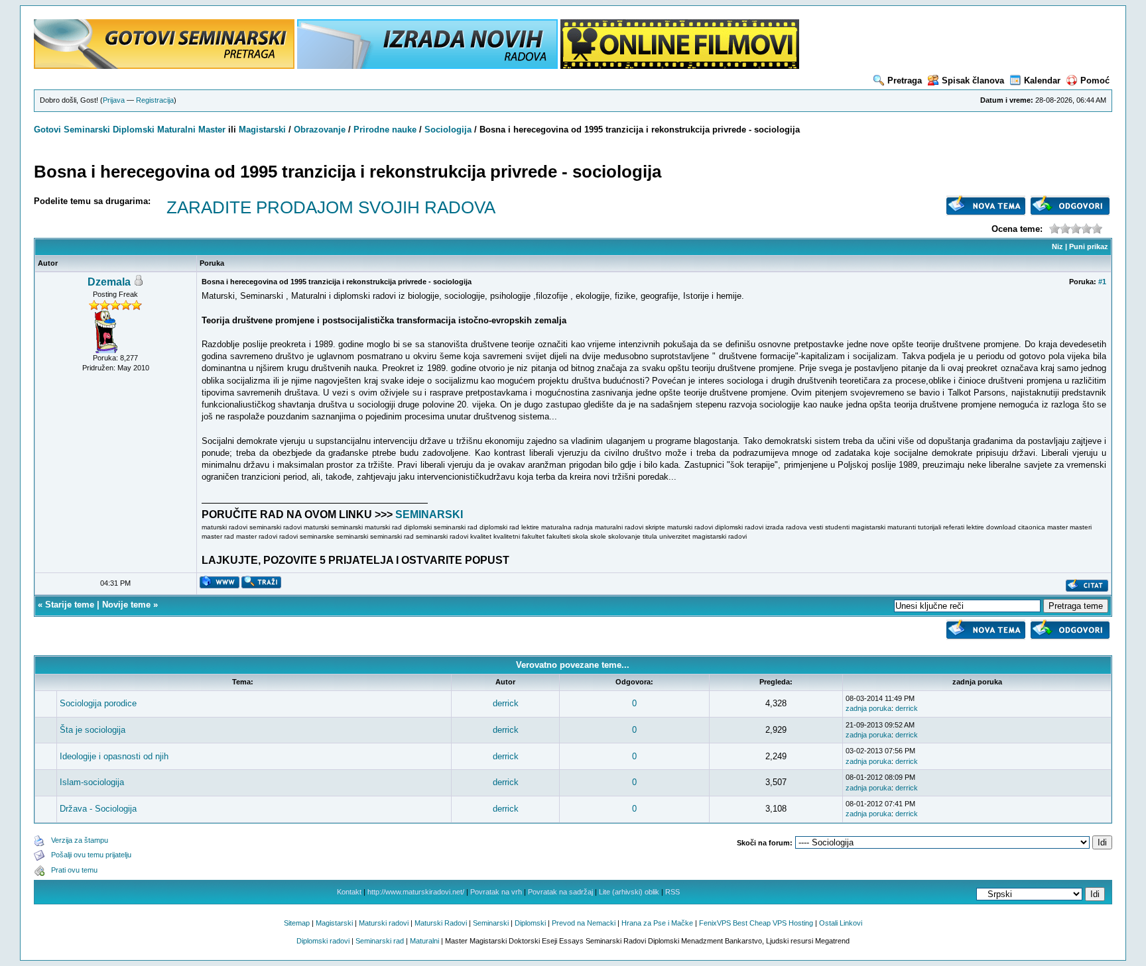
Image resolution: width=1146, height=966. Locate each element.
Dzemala (109, 282)
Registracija (155, 100)
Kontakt (349, 892)
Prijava (114, 100)
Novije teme (126, 605)
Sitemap (297, 923)
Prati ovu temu (74, 870)
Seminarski (87, 129)
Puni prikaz (1088, 246)
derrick (506, 703)
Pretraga (904, 80)
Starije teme (69, 605)
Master (211, 129)
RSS (672, 892)
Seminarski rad (379, 941)
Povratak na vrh (496, 892)
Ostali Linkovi (840, 923)
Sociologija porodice (98, 703)
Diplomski (134, 129)
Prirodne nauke (384, 129)
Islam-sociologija (92, 782)
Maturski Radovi (440, 923)
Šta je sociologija (92, 730)
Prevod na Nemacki (583, 923)
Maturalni (176, 129)
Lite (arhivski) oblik (629, 892)
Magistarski (262, 129)
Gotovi (49, 129)
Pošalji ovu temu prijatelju (91, 855)
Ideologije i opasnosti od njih (114, 756)
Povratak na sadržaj (560, 892)
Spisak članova (973, 80)
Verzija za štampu (79, 840)
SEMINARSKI (429, 514)
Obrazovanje (320, 129)
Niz (1057, 246)
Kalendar (1042, 80)
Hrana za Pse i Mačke (657, 923)
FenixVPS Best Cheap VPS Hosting (756, 923)
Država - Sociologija (98, 809)
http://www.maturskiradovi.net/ (415, 892)
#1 (1102, 282)
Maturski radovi (384, 923)
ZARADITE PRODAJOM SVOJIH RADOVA (330, 207)
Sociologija (448, 129)
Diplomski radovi (323, 941)
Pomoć (1095, 80)
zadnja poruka (868, 708)
